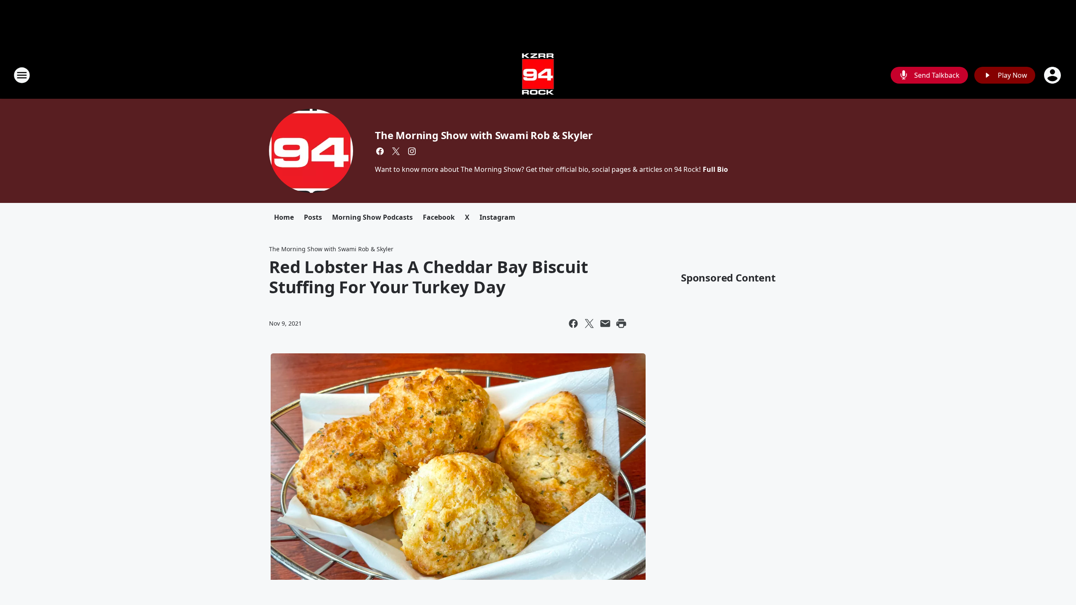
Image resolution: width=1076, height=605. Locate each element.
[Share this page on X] (589, 323)
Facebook (439, 217)
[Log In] (1053, 75)
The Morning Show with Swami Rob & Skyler (484, 135)
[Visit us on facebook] (380, 151)
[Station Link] (538, 75)
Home (284, 217)
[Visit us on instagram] (412, 151)
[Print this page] (621, 323)
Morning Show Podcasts (372, 217)
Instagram (497, 217)
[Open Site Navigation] (21, 75)
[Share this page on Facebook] (573, 323)
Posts (313, 217)
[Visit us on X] (396, 151)
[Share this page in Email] (605, 323)
